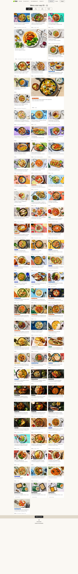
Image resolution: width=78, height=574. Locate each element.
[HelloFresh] (15, 1)
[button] (29, 9)
